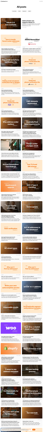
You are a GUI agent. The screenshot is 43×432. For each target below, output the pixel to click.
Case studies (14, 11)
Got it (34, 429)
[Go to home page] (5, 1)
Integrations (24, 11)
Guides (19, 11)
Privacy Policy (29, 429)
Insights (29, 11)
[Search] (40, 1)
